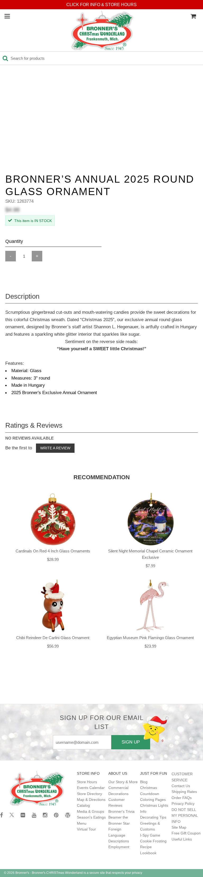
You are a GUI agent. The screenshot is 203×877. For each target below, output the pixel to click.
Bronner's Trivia (121, 811)
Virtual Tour (86, 829)
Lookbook (148, 853)
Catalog (83, 805)
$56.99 (53, 646)
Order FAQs (182, 798)
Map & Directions (91, 799)
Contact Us (181, 786)
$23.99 (150, 646)
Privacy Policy (183, 803)
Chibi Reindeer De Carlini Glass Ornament (52, 637)
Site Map (179, 827)
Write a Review (55, 448)
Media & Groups (90, 811)
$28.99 (53, 559)
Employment (118, 847)
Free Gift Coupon (186, 833)
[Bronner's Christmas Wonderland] (102, 31)
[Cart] (193, 16)
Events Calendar (91, 788)
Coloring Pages (153, 799)
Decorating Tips (153, 817)
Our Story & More (123, 782)
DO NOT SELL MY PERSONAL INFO (185, 815)
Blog (143, 782)
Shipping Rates (184, 792)
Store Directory (89, 794)
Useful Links (182, 839)
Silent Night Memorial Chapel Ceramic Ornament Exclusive (150, 554)
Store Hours (87, 782)
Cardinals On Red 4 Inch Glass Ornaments (53, 551)
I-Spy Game (150, 835)
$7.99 (150, 566)
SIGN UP (131, 742)
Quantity (14, 241)
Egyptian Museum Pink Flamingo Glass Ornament (150, 637)
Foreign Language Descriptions (118, 835)
